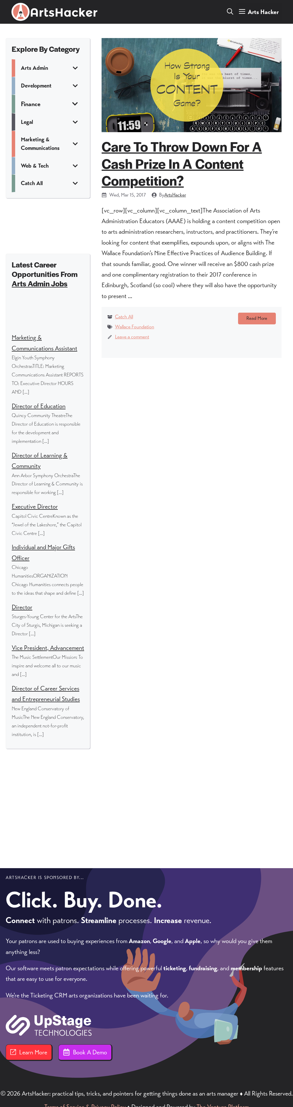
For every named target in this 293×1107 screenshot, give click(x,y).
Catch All (124, 317)
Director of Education (39, 406)
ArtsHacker (175, 195)
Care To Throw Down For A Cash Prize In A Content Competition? (182, 163)
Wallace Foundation (134, 327)
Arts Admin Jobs (40, 283)
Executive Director (35, 506)
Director (22, 607)
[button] (230, 12)
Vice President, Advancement (48, 648)
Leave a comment (132, 337)
